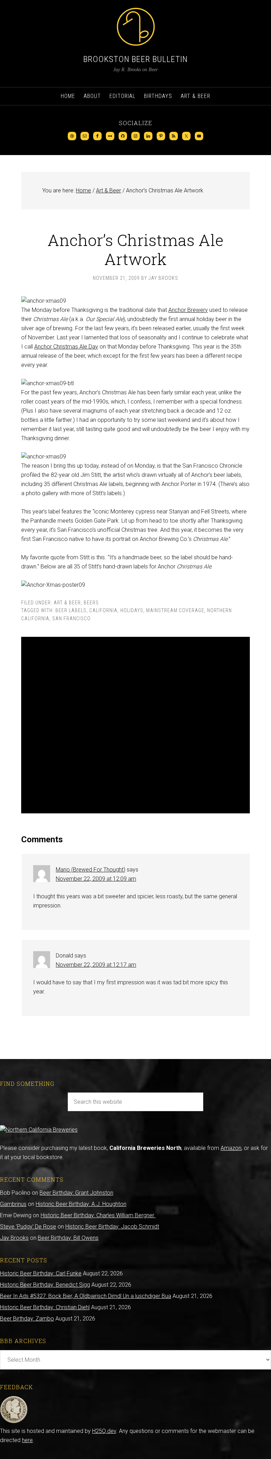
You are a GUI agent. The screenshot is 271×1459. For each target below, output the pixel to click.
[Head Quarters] (14, 1421)
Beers (91, 602)
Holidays (131, 610)
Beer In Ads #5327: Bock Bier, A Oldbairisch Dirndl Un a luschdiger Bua (85, 1296)
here (27, 1440)
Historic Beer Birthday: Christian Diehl (45, 1307)
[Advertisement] (135, 725)
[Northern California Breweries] (39, 1129)
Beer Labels (70, 610)
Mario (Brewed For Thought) (90, 869)
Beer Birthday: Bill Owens (68, 1238)
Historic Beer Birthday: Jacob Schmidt (112, 1226)
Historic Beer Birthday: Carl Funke (41, 1273)
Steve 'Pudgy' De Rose (28, 1226)
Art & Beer (67, 602)
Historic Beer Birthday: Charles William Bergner (98, 1215)
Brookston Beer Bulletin (135, 59)
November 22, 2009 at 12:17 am (96, 964)
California (103, 610)
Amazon (231, 1148)
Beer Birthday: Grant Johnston (76, 1192)
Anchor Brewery (188, 310)
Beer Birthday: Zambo (27, 1318)
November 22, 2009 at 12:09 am (96, 878)
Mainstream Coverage (175, 610)
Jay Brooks (14, 1238)
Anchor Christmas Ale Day (66, 346)
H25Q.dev (104, 1431)
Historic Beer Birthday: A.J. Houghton (81, 1204)
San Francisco (71, 618)
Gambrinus (13, 1204)
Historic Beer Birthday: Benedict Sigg (45, 1284)
